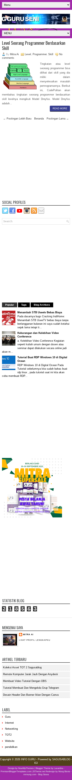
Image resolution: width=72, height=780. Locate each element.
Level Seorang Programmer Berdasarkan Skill (33, 45)
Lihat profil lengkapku (34, 640)
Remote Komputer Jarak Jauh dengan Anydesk (30, 674)
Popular (9, 304)
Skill (50, 54)
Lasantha (58, 768)
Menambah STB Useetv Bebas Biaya (39, 312)
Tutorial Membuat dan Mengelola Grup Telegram (31, 687)
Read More (60, 108)
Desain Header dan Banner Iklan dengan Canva (31, 694)
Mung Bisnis (64, 771)
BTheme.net (39, 771)
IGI (36, 762)
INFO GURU (28, 759)
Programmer (40, 54)
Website (9, 740)
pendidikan (11, 746)
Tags (24, 304)
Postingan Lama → (58, 118)
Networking (11, 728)
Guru (8, 716)
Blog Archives (42, 304)
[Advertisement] (36, 161)
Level (28, 54)
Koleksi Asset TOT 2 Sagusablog (22, 667)
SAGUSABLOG (61, 759)
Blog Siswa (43, 774)
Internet (9, 722)
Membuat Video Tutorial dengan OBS (25, 681)
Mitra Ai (28, 634)
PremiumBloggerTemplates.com (16, 771)
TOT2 (8, 734)
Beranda (39, 118)
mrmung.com (29, 774)
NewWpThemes (26, 768)
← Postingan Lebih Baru (17, 118)
